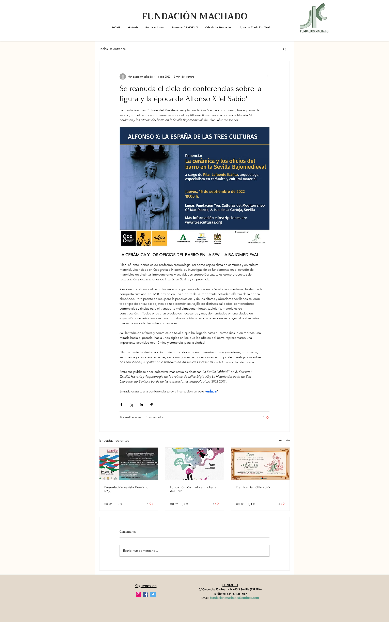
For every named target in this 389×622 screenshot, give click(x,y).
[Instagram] (138, 594)
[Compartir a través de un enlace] (151, 405)
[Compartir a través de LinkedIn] (141, 405)
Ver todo (284, 440)
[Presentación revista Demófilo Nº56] (128, 464)
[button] (284, 48)
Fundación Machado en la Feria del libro (193, 489)
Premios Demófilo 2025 (253, 487)
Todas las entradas (112, 49)
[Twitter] (153, 594)
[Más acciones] (267, 76)
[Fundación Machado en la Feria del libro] (194, 464)
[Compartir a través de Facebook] (121, 405)
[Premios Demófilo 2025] (260, 464)
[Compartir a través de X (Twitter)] (131, 405)
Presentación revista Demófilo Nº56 (126, 489)
